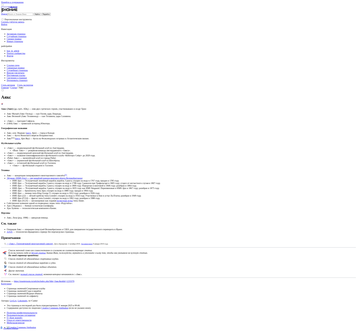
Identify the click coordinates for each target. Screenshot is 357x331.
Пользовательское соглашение (21, 315)
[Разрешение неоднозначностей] (2, 104)
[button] (2, 19)
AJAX (10, 232)
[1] (66, 175)
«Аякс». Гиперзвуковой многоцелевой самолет (30, 244)
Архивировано (87, 244)
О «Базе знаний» (15, 318)
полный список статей (31, 274)
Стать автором (8, 85)
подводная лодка (65, 201)
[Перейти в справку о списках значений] (5, 253)
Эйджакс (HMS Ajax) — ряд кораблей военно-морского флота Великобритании (44, 178)
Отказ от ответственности (19, 320)
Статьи (13, 87)
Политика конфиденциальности (22, 313)
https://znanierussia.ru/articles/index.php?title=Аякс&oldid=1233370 (44, 281)
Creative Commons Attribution (54, 308)
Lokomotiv (22, 301)
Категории (6, 284)
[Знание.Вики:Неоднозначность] (5, 259)
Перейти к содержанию (12, 2)
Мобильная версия (15, 323)
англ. (28, 133)
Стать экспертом (25, 85)
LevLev (13, 301)
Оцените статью (10, 328)
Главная (5, 87)
